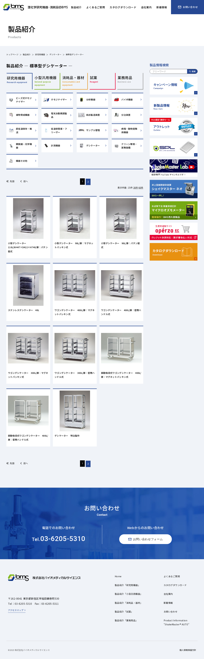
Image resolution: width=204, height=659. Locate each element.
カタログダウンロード (175, 585)
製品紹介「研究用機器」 (127, 585)
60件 (140, 187)
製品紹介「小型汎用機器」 (128, 593)
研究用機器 (40, 54)
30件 (135, 187)
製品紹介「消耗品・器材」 (128, 602)
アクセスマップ (15, 610)
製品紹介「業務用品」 (126, 620)
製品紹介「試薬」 (124, 611)
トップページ (12, 54)
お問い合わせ (171, 611)
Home (118, 576)
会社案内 (168, 593)
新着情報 (168, 602)
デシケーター (55, 54)
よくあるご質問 (172, 576)
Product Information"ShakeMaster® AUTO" (176, 622)
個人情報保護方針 (187, 649)
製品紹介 (27, 54)
